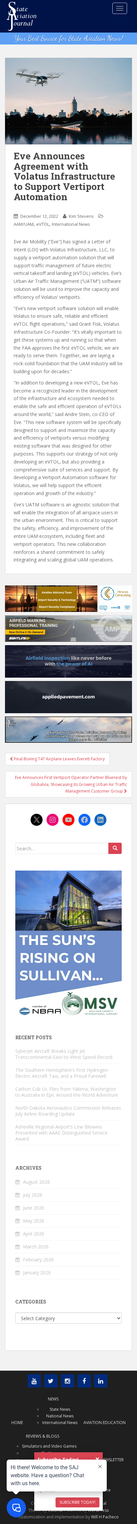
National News (59, 1416)
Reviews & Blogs (42, 1436)
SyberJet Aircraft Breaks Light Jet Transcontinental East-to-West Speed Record (63, 1054)
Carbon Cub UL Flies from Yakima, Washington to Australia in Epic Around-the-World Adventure (66, 1092)
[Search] (115, 848)
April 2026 (33, 1233)
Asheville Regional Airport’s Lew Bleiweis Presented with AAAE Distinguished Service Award (61, 1133)
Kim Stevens (81, 216)
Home (17, 1422)
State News (60, 1409)
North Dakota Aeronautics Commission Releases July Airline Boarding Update (68, 1111)
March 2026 (36, 1246)
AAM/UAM (24, 224)
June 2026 (33, 1208)
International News (71, 224)
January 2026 (37, 1272)
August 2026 (36, 1182)
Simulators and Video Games (49, 1446)
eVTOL (42, 224)
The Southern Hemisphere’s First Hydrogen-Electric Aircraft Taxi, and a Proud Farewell (62, 1073)
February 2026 (38, 1259)
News (53, 1399)
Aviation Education (104, 1422)
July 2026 (32, 1195)
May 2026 (33, 1221)
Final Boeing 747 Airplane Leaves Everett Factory (59, 759)
